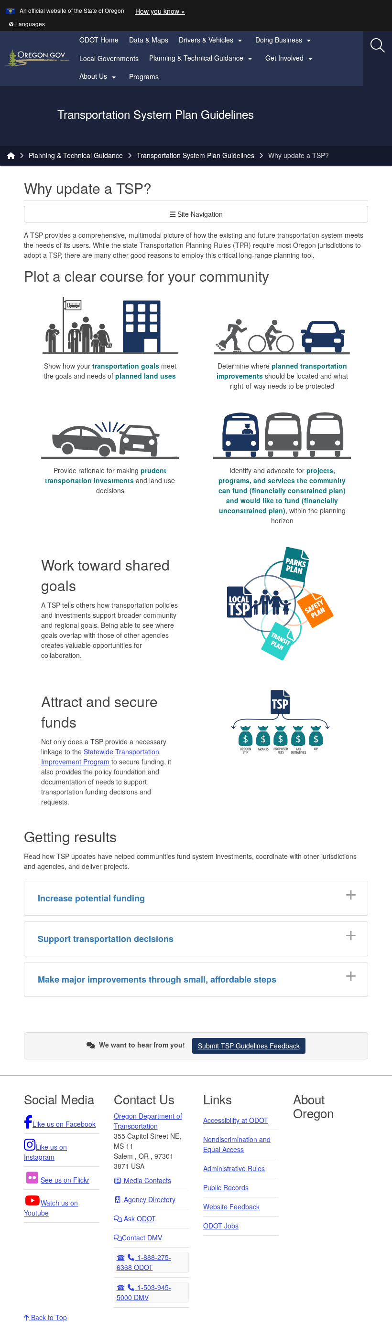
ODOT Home (99, 39)
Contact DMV (142, 1237)
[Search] (377, 45)
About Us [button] (99, 76)
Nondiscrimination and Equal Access (237, 1144)
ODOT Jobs (221, 1225)
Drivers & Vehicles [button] (212, 40)
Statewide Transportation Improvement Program (100, 756)
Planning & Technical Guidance (76, 155)
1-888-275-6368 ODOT (144, 1262)
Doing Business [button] (284, 40)
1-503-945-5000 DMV (144, 1292)
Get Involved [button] (290, 58)
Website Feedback (231, 1206)
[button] (27, 24)
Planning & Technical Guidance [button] (202, 58)
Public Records (226, 1187)
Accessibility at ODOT (235, 1120)
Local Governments (109, 58)
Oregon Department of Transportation (148, 1121)
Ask (139, 1218)
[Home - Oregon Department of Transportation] (11, 155)
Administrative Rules (234, 1168)
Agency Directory (148, 1199)
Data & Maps (148, 39)
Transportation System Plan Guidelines (195, 155)
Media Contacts (146, 1180)
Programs (144, 76)
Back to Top (48, 1317)
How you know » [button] (160, 11)
